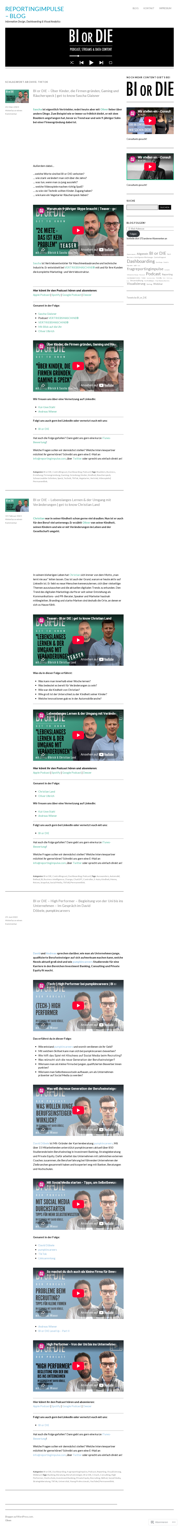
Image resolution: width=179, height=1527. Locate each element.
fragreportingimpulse (77, 1471)
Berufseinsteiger (74, 1474)
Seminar (143, 278)
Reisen (36, 882)
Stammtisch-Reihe (151, 278)
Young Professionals (79, 1481)
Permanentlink (40, 481)
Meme (113, 879)
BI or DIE (43, 428)
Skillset (104, 1478)
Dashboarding (75, 472)
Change (69, 879)
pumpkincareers (82, 961)
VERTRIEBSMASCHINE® (80, 267)
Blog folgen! (136, 222)
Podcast (86, 472)
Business (110, 472)
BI (42, 879)
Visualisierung (114, 1471)
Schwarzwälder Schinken (45, 478)
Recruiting (95, 1478)
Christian (39, 518)
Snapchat (45, 882)
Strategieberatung (42, 1481)
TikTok (75, 478)
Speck (60, 478)
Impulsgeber (167, 269)
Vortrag (149, 284)
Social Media (56, 882)
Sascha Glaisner (47, 313)
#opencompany (131, 254)
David (36, 953)
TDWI (164, 278)
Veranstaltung (136, 280)
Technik (67, 478)
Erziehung (38, 475)
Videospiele (104, 478)
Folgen (133, 233)
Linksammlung (46, 1258)
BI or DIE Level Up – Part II (54, 1330)
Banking (51, 1474)
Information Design (132, 275)
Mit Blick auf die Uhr (50, 326)
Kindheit (92, 475)
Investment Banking (65, 1478)
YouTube (94, 1481)
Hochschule (49, 1478)
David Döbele (41, 1143)
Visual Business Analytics (162, 281)
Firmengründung (52, 475)
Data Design (159, 262)
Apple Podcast (41, 1406)
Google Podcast (71, 294)
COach (95, 1474)
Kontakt (149, 8)
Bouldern (101, 472)
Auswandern (103, 876)
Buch (169, 254)
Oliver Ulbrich (46, 795)
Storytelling (159, 278)
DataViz (166, 262)
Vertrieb (94, 478)
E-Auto (97, 879)
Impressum (165, 8)
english (135, 265)
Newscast (142, 275)
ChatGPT (77, 879)
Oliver (104, 109)
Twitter (77, 458)
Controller (88, 879)
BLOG (136, 8)
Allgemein (142, 253)
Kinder (84, 475)
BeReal (36, 879)
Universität (63, 1481)
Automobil (115, 876)
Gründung (75, 475)
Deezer (87, 294)
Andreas (51, 953)
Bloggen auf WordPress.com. (19, 1516)
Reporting (101, 1471)
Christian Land (46, 791)
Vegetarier (84, 478)
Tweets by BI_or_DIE (137, 297)
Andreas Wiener (47, 411)
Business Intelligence (54, 879)
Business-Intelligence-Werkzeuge (140, 257)
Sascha (37, 109)
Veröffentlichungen (149, 281)
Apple (41, 294)
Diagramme (130, 265)
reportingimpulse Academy (133, 278)
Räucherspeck (103, 475)
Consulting (105, 1474)
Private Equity (82, 1478)
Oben (8, 1520)
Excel (139, 265)
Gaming (65, 475)
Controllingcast (59, 472)
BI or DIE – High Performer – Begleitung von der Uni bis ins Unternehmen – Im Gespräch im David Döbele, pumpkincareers (78, 906)
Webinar (37, 1474)
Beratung (60, 1474)
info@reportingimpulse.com (49, 458)
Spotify (56, 294)
